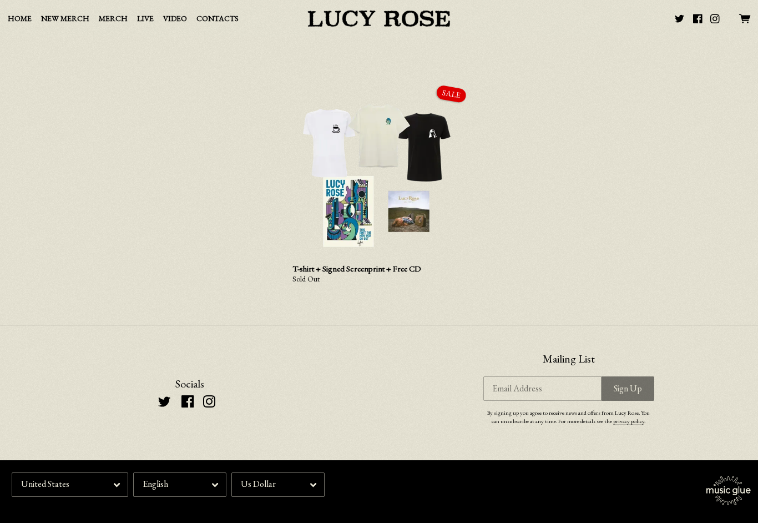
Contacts (217, 18)
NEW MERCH (65, 18)
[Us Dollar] (278, 484)
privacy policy (628, 421)
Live (145, 18)
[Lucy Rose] (379, 18)
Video (175, 18)
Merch (113, 18)
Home (20, 18)
